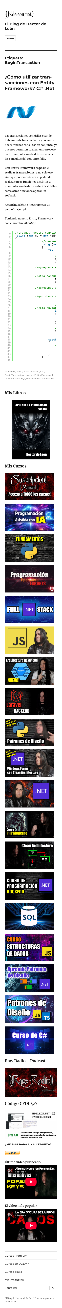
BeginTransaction (14, 375)
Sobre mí (11, 1287)
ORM (7, 378)
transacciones (33, 378)
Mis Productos (14, 1279)
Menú (10, 38)
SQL (23, 378)
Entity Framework (44, 375)
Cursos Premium (16, 1255)
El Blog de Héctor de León (18, 1298)
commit (29, 375)
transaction (48, 378)
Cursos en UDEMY (17, 1263)
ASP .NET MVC (31, 371)
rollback (15, 378)
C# (41, 371)
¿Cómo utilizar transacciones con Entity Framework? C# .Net (30, 82)
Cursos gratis (13, 1271)
